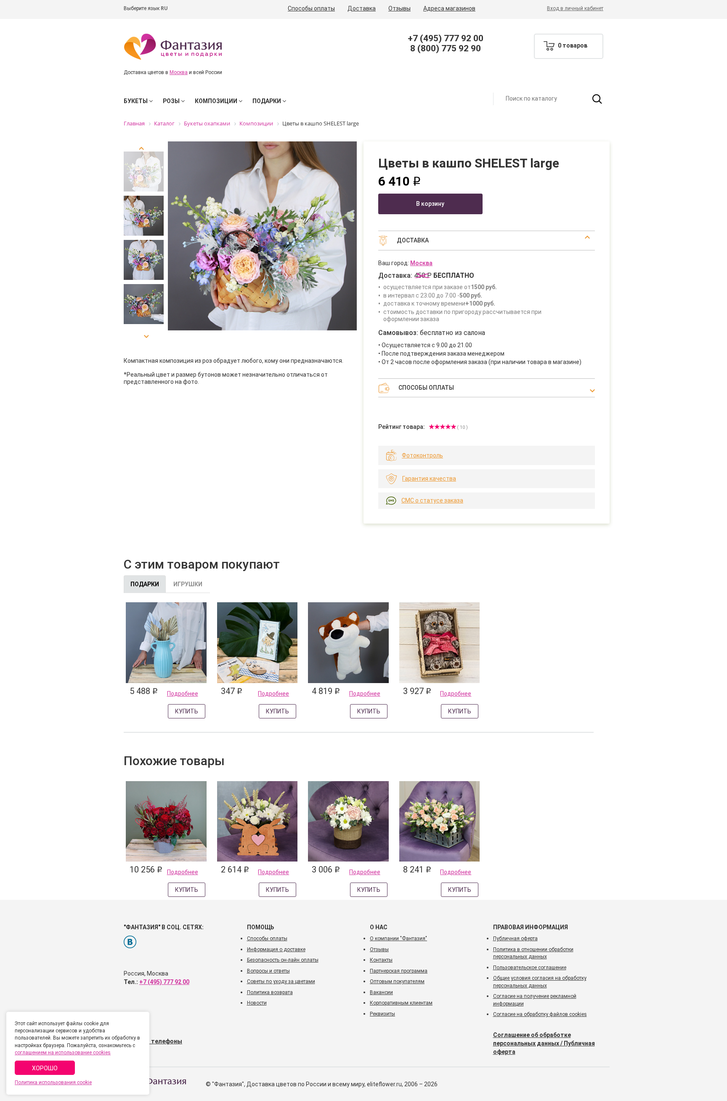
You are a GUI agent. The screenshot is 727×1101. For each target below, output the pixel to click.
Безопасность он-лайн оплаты (282, 960)
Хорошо (45, 1068)
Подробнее (182, 693)
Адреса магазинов (449, 8)
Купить (186, 711)
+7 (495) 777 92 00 (445, 38)
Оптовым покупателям (397, 981)
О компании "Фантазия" (398, 938)
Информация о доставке (276, 949)
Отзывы (399, 8)
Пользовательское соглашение (529, 968)
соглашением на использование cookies (63, 1053)
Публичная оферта (515, 938)
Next (144, 333)
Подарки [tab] (144, 584)
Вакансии (381, 992)
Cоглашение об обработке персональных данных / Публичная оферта (544, 1043)
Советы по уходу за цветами (281, 981)
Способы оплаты (311, 8)
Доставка (362, 8)
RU (164, 8)
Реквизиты (382, 1014)
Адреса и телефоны (153, 1041)
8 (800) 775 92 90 (445, 48)
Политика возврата (270, 992)
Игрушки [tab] (187, 584)
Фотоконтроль (422, 455)
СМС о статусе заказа (432, 500)
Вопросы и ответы (268, 971)
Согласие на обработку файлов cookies (540, 1014)
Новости (257, 1003)
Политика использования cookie (53, 1082)
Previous (144, 151)
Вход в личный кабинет (575, 8)
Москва (179, 72)
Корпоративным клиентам (401, 1003)
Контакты (381, 960)
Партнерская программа (398, 971)
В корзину (430, 203)
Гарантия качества (429, 478)
